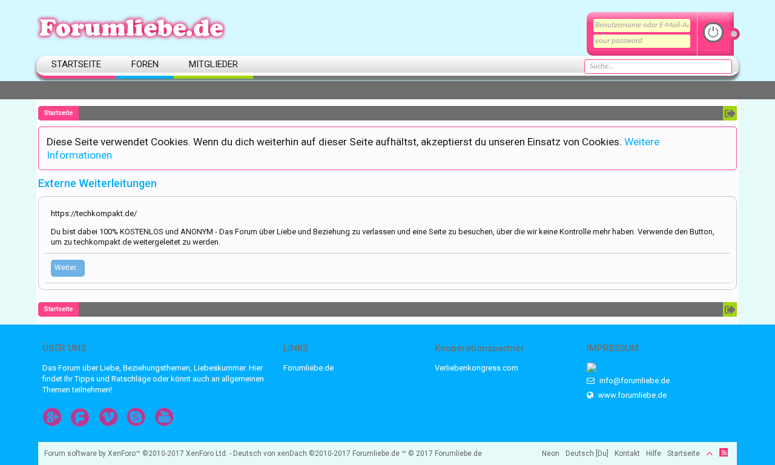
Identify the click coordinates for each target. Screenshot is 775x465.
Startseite (76, 64)
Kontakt (627, 453)
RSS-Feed (723, 452)
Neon (550, 453)
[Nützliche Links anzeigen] (730, 113)
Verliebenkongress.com (476, 367)
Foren (145, 64)
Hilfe (653, 453)
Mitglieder (213, 64)
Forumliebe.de (308, 367)
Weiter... (67, 267)
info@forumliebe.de (634, 380)
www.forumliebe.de (631, 395)
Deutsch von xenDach (292, 453)
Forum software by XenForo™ (136, 453)
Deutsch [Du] (587, 453)
